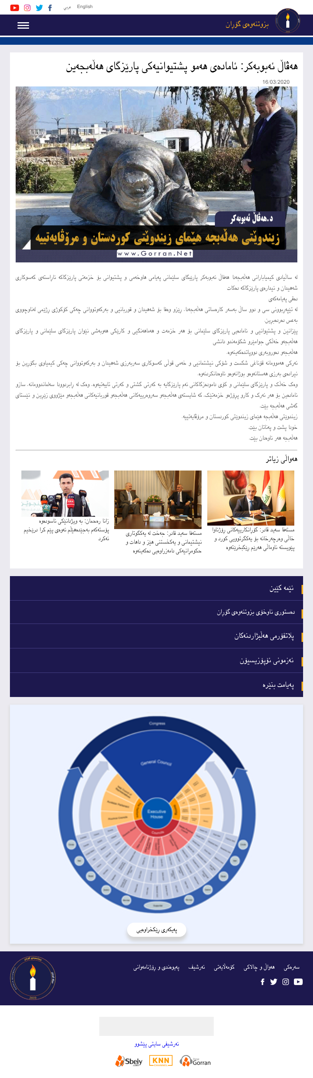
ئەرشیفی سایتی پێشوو (156, 1044)
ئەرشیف (197, 967)
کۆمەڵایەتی (224, 967)
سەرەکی (291, 967)
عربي (67, 7)
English (85, 7)
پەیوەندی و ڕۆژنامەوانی (156, 967)
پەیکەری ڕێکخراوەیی (157, 929)
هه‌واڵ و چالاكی (259, 967)
